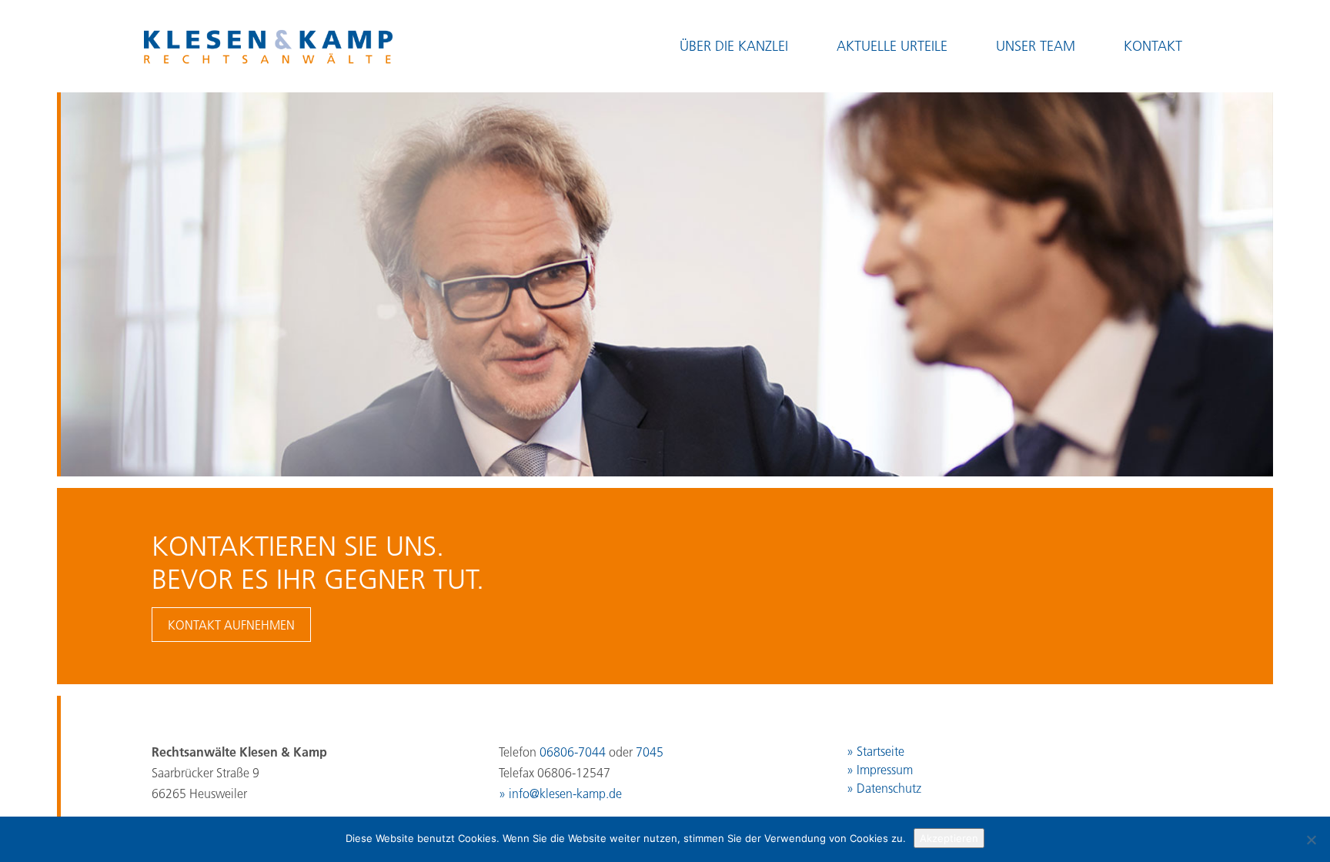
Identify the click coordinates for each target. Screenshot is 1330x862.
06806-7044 (573, 752)
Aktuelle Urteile (892, 46)
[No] (1310, 839)
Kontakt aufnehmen (231, 625)
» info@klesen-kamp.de (560, 793)
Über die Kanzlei (734, 46)
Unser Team (1035, 46)
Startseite (880, 751)
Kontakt (1153, 46)
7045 (649, 752)
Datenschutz (889, 788)
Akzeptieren (949, 838)
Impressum (885, 769)
